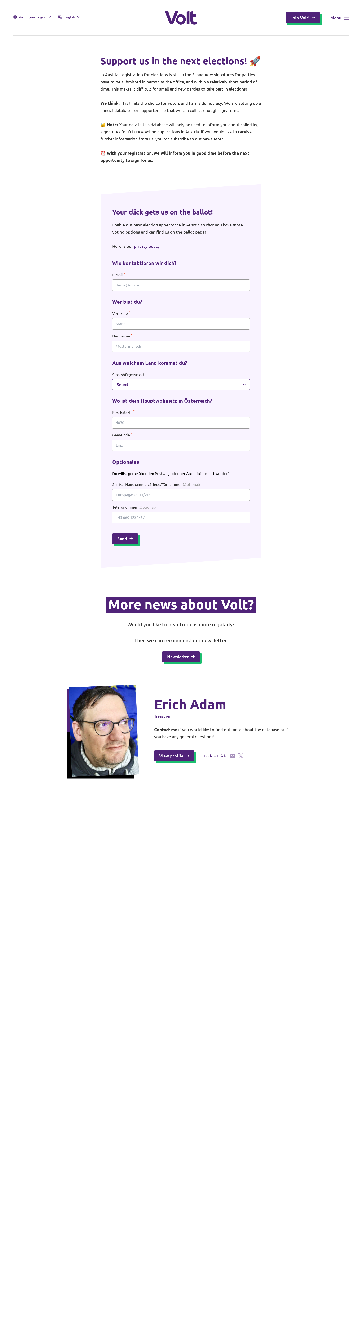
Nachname (122, 335)
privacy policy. (147, 246)
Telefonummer (134, 507)
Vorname (121, 313)
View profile (171, 755)
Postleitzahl (123, 412)
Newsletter (178, 656)
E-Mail (118, 274)
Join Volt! (300, 17)
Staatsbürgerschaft (129, 374)
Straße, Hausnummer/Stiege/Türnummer (156, 484)
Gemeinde (122, 434)
